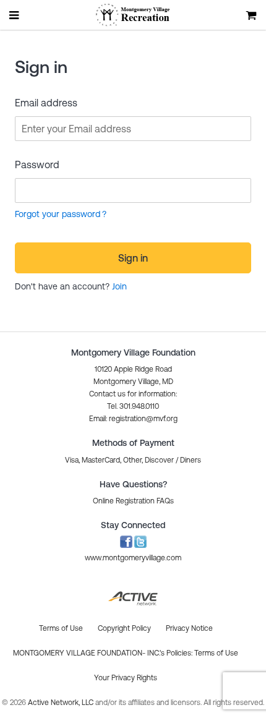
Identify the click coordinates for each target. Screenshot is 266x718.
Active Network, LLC (61, 702)
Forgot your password (57, 214)
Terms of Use (216, 653)
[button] (133, 418)
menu (15, 15)
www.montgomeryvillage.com (133, 557)
